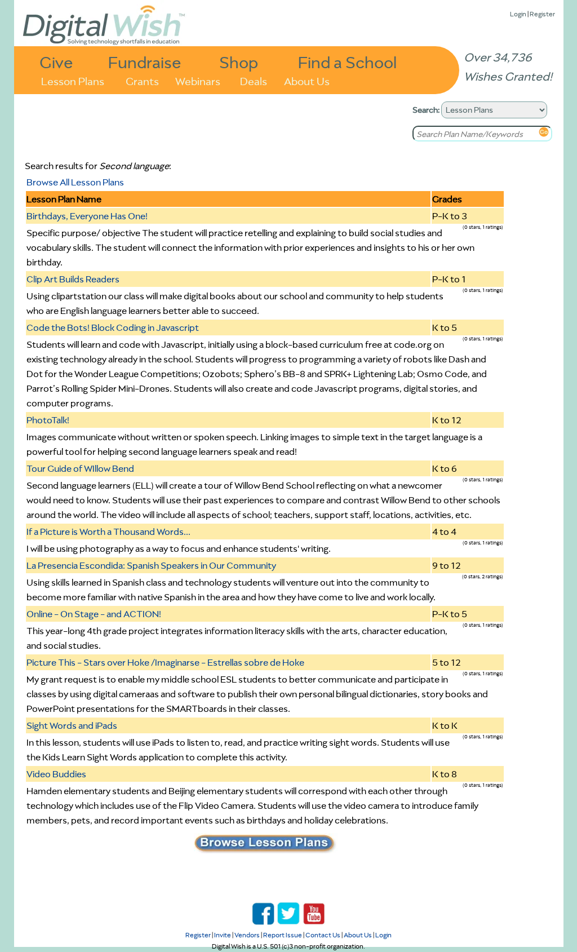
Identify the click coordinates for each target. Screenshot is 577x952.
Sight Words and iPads (71, 725)
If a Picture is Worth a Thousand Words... (108, 531)
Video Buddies (56, 774)
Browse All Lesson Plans (75, 182)
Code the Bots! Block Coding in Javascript (112, 327)
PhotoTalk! (47, 420)
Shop (238, 61)
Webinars (197, 80)
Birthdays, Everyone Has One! (87, 216)
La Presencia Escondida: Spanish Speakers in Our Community (151, 565)
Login (518, 14)
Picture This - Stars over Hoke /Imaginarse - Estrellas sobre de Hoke (165, 662)
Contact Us (322, 935)
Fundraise (144, 61)
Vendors (247, 935)
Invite (222, 935)
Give (56, 61)
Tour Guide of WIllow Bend (80, 468)
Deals (253, 80)
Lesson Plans (72, 80)
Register (542, 14)
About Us (307, 80)
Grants (142, 80)
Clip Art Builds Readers (72, 279)
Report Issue (282, 935)
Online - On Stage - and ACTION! (93, 614)
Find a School (347, 61)
